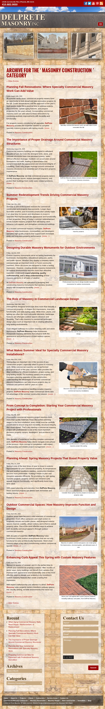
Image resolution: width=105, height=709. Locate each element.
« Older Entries (13, 81)
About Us (13, 698)
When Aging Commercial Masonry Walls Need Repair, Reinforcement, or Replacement (24, 624)
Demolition (81, 701)
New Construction (68, 701)
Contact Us (64, 698)
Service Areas (52, 698)
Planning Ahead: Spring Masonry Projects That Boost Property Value (52, 458)
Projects (23, 698)
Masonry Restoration (38, 701)
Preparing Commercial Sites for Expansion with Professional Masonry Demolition (23, 657)
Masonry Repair (54, 701)
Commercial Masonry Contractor (16, 701)
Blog (89, 701)
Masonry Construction (23, 132)
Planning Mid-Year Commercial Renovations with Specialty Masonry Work (23, 648)
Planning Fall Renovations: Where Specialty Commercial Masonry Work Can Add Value (23, 633)
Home (6, 698)
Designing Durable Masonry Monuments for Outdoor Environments (51, 247)
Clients (30, 698)
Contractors (40, 698)
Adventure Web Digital (66, 703)
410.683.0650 (10, 4)
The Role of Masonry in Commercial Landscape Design (43, 299)
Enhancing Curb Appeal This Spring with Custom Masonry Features (51, 557)
